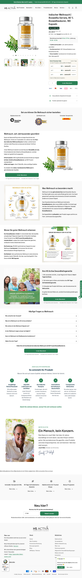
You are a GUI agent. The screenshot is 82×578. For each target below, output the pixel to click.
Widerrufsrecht (59, 553)
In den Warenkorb (22, 175)
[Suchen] (69, 7)
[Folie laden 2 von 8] (18, 55)
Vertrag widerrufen (9, 562)
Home (31, 539)
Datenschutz (58, 539)
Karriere (16, 546)
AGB (44, 574)
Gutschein (58, 555)
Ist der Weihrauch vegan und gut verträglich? (17, 331)
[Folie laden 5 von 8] (25, 55)
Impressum (54, 574)
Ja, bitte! (61, 567)
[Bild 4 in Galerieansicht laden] (32, 62)
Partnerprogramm (60, 548)
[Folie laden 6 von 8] (28, 55)
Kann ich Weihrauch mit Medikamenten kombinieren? (20, 336)
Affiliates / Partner (35, 550)
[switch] (5, 569)
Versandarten (59, 541)
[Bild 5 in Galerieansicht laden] (40, 62)
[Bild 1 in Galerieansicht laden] (8, 62)
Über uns (57, 546)
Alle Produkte (33, 541)
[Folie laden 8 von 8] (33, 55)
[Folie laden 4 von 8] (23, 55)
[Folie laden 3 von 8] (21, 55)
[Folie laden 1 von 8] (16, 55)
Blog (31, 548)
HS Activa (20, 574)
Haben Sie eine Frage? (11, 341)
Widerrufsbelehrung (60, 543)
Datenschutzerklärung (37, 574)
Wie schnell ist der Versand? (13, 316)
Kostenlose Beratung (36, 543)
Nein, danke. (70, 567)
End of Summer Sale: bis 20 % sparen (23, 2)
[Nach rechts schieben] (35, 55)
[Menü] (8, 560)
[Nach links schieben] (13, 55)
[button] (76, 7)
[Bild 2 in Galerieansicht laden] (16, 62)
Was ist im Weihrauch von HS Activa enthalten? (18, 321)
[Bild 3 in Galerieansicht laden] (24, 62)
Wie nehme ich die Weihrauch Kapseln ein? (17, 326)
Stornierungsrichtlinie (63, 574)
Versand (48, 574)
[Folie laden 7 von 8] (30, 55)
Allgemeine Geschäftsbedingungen (65, 550)
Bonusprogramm (34, 546)
